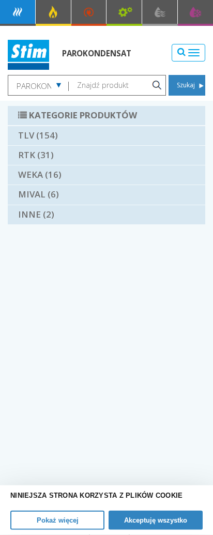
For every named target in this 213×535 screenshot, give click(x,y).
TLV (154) (38, 135)
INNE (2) (36, 214)
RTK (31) (36, 155)
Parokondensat (96, 53)
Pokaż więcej (58, 520)
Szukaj (186, 85)
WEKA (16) (40, 174)
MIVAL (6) (38, 194)
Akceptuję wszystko (155, 520)
